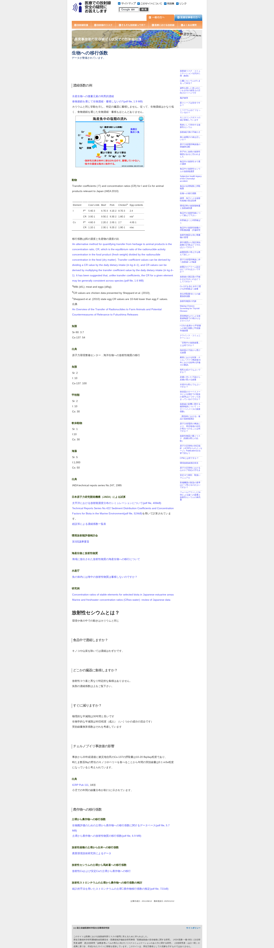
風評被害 (184, 98)
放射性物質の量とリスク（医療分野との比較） (190, 438)
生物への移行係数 (188, 193)
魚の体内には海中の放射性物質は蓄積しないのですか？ (104, 576)
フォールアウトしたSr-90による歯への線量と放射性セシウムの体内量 (190, 496)
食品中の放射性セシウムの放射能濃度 (190, 170)
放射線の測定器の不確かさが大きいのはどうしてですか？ (190, 279)
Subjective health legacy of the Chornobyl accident (191, 178)
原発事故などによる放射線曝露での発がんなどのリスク (190, 318)
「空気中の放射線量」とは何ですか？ (190, 344)
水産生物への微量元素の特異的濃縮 (93, 96)
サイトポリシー (193, 928)
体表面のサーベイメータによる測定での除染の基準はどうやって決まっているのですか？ (190, 395)
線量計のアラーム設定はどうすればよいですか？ (190, 269)
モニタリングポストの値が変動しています (190, 118)
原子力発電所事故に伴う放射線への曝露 (190, 260)
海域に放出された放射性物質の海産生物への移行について (106, 559)
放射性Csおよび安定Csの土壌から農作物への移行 (101, 871)
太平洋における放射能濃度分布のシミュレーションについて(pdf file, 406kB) (116, 502)
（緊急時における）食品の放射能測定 (190, 417)
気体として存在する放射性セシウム (190, 126)
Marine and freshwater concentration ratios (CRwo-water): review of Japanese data (121, 599)
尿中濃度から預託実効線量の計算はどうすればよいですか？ (190, 244)
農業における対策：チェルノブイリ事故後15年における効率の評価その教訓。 (190, 361)
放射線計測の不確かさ (190, 132)
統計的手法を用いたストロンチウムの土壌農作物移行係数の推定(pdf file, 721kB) (120, 888)
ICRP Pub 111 (80, 784)
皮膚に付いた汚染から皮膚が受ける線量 (190, 378)
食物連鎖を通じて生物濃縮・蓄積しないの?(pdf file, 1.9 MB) (107, 101)
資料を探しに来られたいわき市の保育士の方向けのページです (190, 90)
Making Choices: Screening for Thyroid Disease (189, 308)
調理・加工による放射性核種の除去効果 (190, 199)
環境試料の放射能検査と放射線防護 (190, 207)
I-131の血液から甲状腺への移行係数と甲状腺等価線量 (190, 327)
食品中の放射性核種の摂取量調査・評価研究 (190, 229)
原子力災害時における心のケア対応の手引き (190, 469)
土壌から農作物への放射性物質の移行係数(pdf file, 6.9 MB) (106, 835)
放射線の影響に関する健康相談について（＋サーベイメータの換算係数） (190, 408)
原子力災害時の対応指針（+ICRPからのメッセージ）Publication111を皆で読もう (191, 449)
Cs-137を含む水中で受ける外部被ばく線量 (190, 287)
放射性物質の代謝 (188, 301)
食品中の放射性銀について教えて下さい (190, 214)
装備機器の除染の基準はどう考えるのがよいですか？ (190, 484)
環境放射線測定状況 (189, 463)
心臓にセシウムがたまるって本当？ (190, 82)
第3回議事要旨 (80, 541)
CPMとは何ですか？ (189, 458)
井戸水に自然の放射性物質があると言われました (190, 154)
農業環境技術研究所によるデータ (91, 853)
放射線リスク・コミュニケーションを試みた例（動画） (190, 73)
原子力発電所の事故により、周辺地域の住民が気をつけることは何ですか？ (190, 427)
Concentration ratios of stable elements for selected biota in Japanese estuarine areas (123, 594)
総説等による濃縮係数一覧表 (89, 523)
